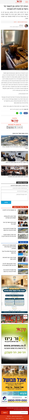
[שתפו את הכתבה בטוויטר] (21, 113)
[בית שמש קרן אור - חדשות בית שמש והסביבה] (12, 1)
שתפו (25, 113)
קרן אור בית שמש (12, 418)
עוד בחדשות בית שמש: (20, 207)
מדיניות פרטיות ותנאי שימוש (17, 416)
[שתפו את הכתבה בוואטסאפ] (17, 113)
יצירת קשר (9, 416)
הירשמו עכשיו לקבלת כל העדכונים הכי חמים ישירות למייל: (17, 408)
